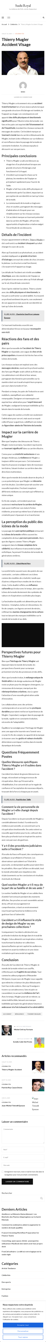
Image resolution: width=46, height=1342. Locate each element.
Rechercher (7, 1193)
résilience (19, 1014)
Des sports (6, 1282)
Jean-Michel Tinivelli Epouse (13, 1105)
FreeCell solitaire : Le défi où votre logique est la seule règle (21, 1252)
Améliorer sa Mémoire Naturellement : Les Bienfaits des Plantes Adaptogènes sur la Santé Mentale (21, 1217)
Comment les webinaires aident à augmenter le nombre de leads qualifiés (21, 1226)
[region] (23, 1321)
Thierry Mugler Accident (12, 1069)
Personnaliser (23, 1331)
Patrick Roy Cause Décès (12, 1087)
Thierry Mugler (36, 239)
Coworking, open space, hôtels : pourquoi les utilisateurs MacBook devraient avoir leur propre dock (22, 1244)
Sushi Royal (23, 5)
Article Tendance (9, 1268)
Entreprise (6, 1289)
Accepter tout (23, 1325)
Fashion (5, 1296)
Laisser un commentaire (23, 97)
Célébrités (19, 33)
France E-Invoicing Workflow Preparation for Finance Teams (20, 1234)
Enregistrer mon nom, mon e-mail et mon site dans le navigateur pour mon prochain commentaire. (24, 1173)
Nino (23, 92)
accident (7, 1014)
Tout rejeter (23, 1337)
